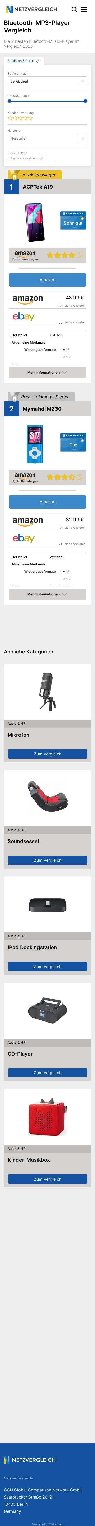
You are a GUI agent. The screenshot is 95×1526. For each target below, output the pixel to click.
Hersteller (14, 130)
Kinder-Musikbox (29, 1160)
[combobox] (10, 138)
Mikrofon (18, 735)
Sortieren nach (18, 73)
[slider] (9, 101)
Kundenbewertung (21, 113)
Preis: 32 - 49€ (19, 96)
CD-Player (20, 1054)
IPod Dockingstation (32, 947)
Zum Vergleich (47, 754)
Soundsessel (23, 841)
